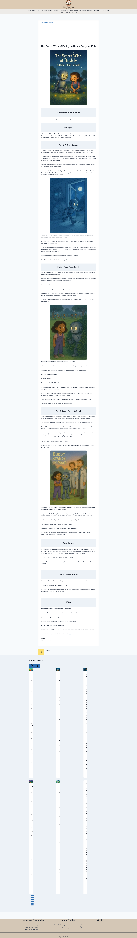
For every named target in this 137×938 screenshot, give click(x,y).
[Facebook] (98, 920)
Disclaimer (96, 10)
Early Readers (48, 10)
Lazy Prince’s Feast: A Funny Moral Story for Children (32, 722)
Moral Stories (31, 10)
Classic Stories (64, 10)
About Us (74, 12)
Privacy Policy (105, 10)
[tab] (32, 895)
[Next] (37, 666)
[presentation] (31, 669)
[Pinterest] (101, 920)
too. (70, 634)
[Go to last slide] (32, 666)
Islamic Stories (74, 10)
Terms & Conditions (65, 12)
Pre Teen (56, 10)
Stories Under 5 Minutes (85, 10)
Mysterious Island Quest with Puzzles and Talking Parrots (32, 838)
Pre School (40, 10)
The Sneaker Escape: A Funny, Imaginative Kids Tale (59, 831)
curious (54, 119)
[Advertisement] (68, 34)
